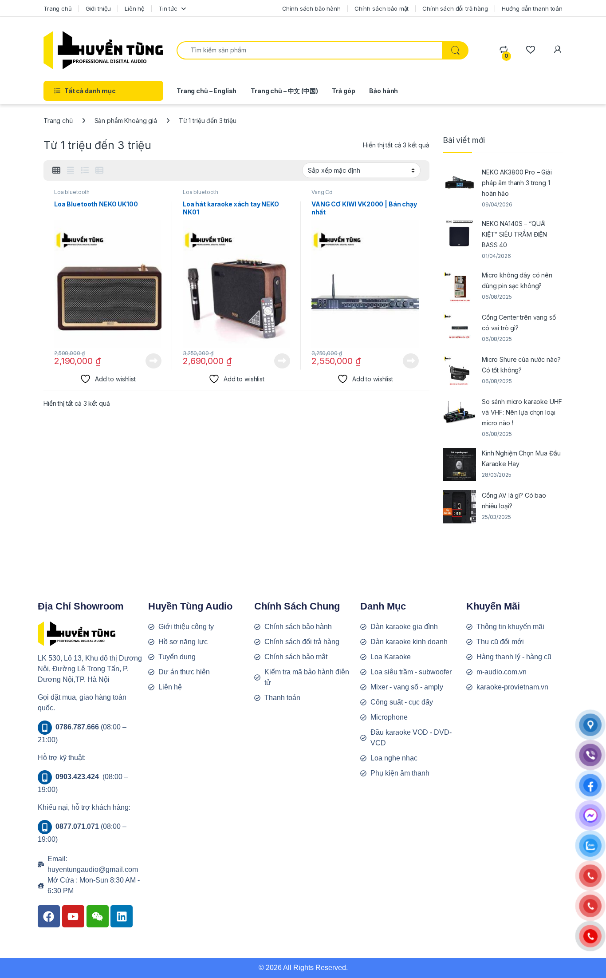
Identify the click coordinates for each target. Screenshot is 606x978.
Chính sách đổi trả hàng (455, 8)
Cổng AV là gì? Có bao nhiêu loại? (514, 500)
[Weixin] (98, 916)
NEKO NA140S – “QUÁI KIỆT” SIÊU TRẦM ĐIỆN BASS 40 (514, 234)
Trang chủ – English (206, 91)
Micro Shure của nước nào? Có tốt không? (521, 365)
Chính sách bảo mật (381, 8)
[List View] (85, 170)
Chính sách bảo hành (311, 8)
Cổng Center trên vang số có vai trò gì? (519, 322)
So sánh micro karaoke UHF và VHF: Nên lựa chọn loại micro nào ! (522, 412)
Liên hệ (135, 8)
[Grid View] (56, 170)
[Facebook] (49, 916)
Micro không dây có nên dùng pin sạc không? (517, 280)
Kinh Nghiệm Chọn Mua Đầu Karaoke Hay (521, 458)
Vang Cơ (321, 192)
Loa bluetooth (72, 192)
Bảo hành (383, 91)
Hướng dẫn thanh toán (532, 8)
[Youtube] (73, 916)
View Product (150, 360)
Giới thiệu (98, 8)
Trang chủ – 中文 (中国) (284, 91)
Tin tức (167, 8)
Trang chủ (57, 8)
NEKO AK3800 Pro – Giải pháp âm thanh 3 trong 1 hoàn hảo (517, 182)
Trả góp (343, 91)
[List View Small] (99, 170)
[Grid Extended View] (70, 170)
